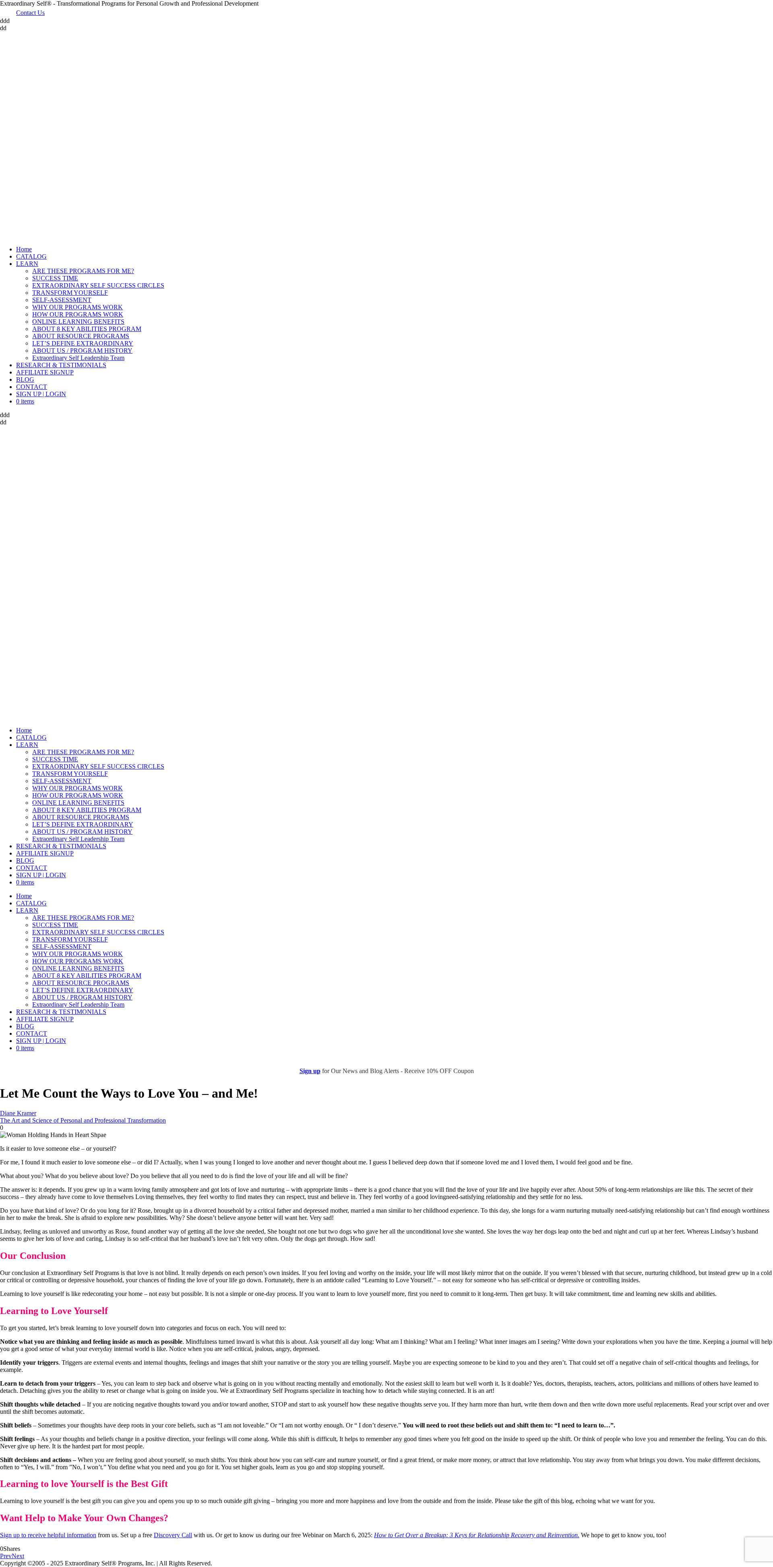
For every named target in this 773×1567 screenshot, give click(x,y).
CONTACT (31, 386)
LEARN (27, 263)
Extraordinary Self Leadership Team (78, 357)
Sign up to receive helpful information (48, 1535)
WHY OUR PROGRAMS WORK (77, 307)
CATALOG (31, 256)
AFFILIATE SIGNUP (45, 372)
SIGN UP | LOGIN (41, 394)
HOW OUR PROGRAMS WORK (77, 314)
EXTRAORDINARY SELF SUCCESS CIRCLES (98, 285)
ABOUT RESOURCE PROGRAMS (80, 336)
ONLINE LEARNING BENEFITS (78, 321)
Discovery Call (173, 1535)
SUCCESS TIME (55, 278)
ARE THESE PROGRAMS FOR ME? (83, 270)
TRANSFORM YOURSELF (70, 292)
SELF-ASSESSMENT (61, 299)
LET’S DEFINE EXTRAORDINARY (82, 343)
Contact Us (30, 12)
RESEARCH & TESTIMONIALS (61, 365)
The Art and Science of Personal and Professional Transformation (83, 1120)
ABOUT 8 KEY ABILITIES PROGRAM (86, 328)
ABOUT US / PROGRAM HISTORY (82, 350)
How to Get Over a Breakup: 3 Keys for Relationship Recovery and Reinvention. (476, 1535)
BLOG (25, 379)
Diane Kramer (18, 1113)
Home (24, 249)
